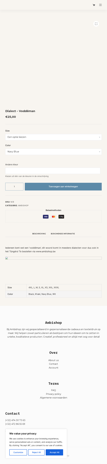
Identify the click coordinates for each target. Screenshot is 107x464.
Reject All (36, 452)
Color (8, 145)
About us (53, 360)
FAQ (53, 390)
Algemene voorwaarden (53, 397)
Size (7, 130)
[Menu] (100, 5)
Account (53, 367)
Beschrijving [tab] (39, 234)
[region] (36, 443)
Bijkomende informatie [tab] (63, 234)
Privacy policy (53, 394)
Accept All (54, 452)
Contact (53, 364)
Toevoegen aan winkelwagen (63, 186)
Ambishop (23, 205)
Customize (18, 452)
